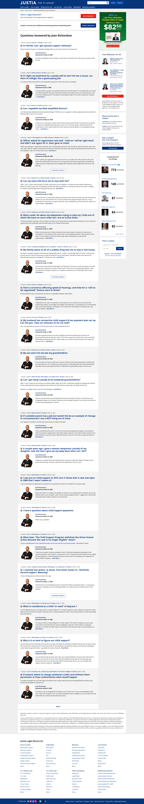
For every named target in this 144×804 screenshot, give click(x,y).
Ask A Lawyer (28, 10)
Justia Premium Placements (106, 779)
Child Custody (36, 73)
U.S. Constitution (25, 773)
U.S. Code (23, 776)
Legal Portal (79, 801)
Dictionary (101, 747)
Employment (76, 753)
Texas (48, 789)
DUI (47, 755)
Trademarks (76, 787)
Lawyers (104, 126)
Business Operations (78, 750)
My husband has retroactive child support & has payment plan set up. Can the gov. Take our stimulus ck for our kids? (58, 321)
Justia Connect (70, 801)
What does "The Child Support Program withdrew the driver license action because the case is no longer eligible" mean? (57, 538)
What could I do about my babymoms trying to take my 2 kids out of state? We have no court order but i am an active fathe (57, 216)
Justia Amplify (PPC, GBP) (105, 784)
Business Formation (78, 747)
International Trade (78, 758)
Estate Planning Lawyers (28, 758)
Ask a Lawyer (35, 7)
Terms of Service (99, 801)
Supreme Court (25, 781)
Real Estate (75, 761)
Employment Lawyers (27, 755)
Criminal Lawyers (25, 753)
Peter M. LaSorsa (108, 207)
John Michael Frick (109, 221)
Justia (21, 10)
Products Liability (65, 671)
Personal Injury (51, 763)
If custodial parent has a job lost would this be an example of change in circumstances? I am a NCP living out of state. (57, 417)
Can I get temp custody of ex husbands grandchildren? (51, 379)
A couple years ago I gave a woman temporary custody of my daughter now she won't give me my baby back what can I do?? (53, 449)
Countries (75, 789)
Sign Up (120, 2)
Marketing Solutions (88, 7)
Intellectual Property (78, 755)
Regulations (24, 779)
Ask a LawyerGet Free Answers (110, 138)
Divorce (34, 42)
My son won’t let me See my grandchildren (45, 352)
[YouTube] (31, 801)
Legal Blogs (75, 776)
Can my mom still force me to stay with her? (46, 180)
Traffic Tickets (48, 137)
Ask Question (113, 148)
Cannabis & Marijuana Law (40, 247)
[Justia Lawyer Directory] (45, 801)
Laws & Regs (68, 7)
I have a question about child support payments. (48, 510)
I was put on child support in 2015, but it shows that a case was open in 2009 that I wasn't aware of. (57, 479)
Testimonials (102, 789)
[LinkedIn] (28, 801)
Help (91, 801)
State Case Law (51, 779)
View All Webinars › (113, 96)
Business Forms (77, 779)
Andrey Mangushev (109, 179)
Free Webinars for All (111, 54)
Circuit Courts (24, 784)
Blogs (99, 761)
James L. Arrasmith (109, 164)
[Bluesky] (40, 801)
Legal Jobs (75, 773)
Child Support (44, 376)
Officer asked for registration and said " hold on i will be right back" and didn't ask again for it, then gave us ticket (57, 141)
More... (22, 766)
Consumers (105, 121)
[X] (43, 801)
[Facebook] (33, 801)
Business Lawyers (26, 750)
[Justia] (28, 2)
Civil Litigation (36, 137)
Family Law (35, 178)
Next (58, 707)
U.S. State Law (51, 771)
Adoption (35, 567)
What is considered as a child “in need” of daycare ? (50, 606)
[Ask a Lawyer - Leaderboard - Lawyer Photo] (105, 170)
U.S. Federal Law (26, 771)
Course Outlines (103, 755)
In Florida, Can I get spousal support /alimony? (47, 45)
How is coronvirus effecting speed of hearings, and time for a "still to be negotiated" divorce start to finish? (57, 289)
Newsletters (77, 7)
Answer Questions (88, 25)
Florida (40, 42)
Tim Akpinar (106, 193)
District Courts (24, 787)
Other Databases (78, 771)
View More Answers (58, 170)
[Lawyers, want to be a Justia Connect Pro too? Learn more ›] (118, 164)
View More (41, 97)
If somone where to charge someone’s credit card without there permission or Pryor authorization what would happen (55, 675)
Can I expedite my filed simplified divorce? (45, 108)
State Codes (50, 776)
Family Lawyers (25, 761)
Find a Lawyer (24, 7)
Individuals (50, 745)
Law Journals (102, 758)
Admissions (101, 750)
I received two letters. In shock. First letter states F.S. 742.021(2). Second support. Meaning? (54, 571)
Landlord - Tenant (56, 247)
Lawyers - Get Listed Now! (112, 254)
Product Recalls (77, 781)
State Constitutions (52, 773)
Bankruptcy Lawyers (26, 747)
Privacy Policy (109, 801)
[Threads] (38, 801)
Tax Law (34, 317)
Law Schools (58, 7)
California (49, 781)
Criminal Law (45, 671)
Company (86, 801)
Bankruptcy (49, 747)
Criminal (48, 750)
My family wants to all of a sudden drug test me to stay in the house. (59, 249)
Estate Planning (51, 758)
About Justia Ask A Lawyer (110, 117)
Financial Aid (102, 753)
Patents (74, 784)
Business (75, 745)
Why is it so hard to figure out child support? (46, 640)
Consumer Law (36, 671)
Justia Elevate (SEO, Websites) (107, 781)
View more (120, 234)
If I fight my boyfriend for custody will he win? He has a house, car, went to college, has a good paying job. (56, 77)
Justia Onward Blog (104, 787)
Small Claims (53, 671)
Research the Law (46, 7)
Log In (113, 2)
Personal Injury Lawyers (27, 763)
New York (49, 787)
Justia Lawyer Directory (105, 776)
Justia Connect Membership (106, 773)
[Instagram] (35, 801)
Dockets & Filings (25, 789)
